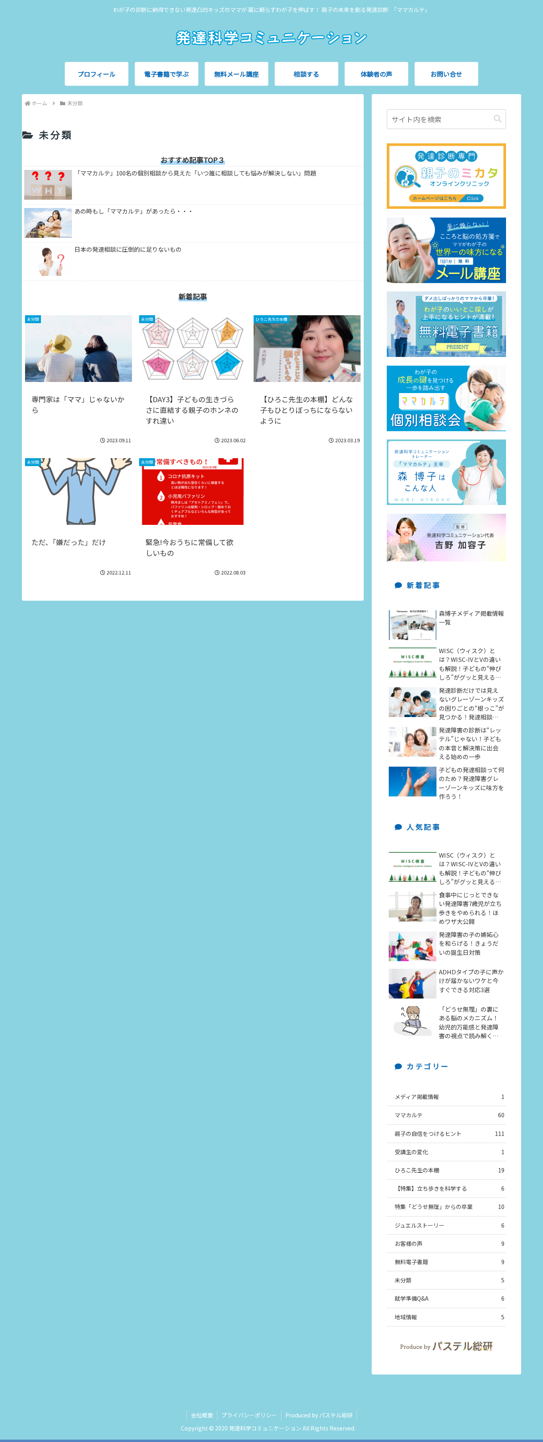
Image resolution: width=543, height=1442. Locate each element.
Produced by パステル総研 (319, 1415)
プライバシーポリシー (249, 1415)
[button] (498, 118)
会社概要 (202, 1415)
